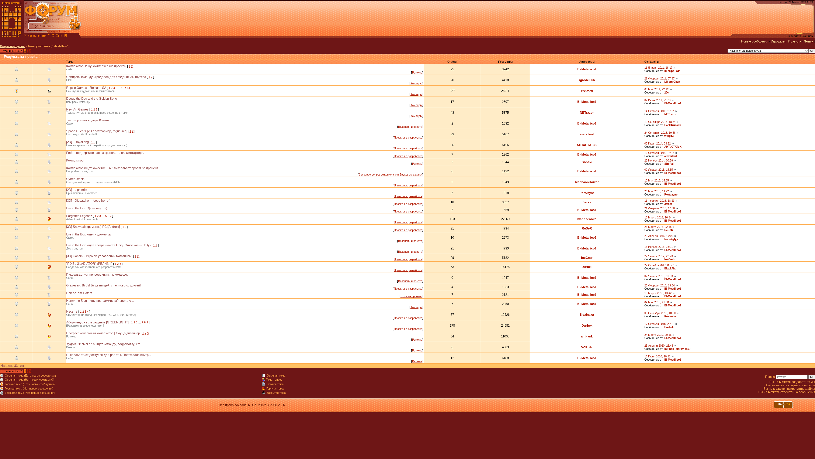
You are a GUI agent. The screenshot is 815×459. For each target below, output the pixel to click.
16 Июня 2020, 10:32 (657, 356)
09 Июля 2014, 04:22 (657, 143)
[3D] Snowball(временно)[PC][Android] (93, 226)
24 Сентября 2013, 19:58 (660, 132)
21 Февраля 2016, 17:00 (659, 208)
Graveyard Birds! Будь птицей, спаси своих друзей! (103, 285)
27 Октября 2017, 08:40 (659, 265)
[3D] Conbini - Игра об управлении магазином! (99, 256)
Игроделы (778, 41)
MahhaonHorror (587, 182)
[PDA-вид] (61, 36)
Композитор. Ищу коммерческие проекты (96, 66)
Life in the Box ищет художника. (88, 234)
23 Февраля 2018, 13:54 (659, 285)
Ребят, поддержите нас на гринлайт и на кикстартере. (105, 152)
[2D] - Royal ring (77, 142)
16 (120, 87)
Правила (794, 41)
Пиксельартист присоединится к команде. (97, 274)
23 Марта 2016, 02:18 (658, 226)
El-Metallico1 (586, 69)
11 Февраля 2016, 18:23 (659, 200)
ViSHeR (587, 347)
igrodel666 (587, 80)
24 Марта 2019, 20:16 (658, 334)
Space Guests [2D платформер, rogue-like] (96, 131)
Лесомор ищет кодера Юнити (87, 120)
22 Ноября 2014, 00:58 (658, 160)
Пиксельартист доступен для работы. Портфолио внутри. (108, 355)
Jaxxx (587, 202)
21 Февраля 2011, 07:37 (659, 78)
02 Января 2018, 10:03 (658, 276)
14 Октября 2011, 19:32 (659, 111)
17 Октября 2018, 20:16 (659, 324)
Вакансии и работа (410, 126)
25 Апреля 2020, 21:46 (658, 345)
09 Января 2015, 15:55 (658, 169)
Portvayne (586, 193)
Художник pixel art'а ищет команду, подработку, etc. (103, 344)
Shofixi (587, 162)
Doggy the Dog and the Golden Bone (91, 98)
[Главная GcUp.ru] (12, 36)
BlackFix (670, 268)
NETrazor (587, 112)
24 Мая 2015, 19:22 (656, 191)
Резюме (417, 72)
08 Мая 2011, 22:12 (656, 89)
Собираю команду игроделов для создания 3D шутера (106, 77)
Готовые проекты (411, 296)
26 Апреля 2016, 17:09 (658, 236)
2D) (666, 92)
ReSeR (587, 228)
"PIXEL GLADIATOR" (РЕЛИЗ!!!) (89, 263)
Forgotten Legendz (79, 216)
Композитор (74, 160)
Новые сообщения (754, 41)
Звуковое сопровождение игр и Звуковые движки (390, 174)
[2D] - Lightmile (76, 189)
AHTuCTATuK (587, 145)
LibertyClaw (672, 81)
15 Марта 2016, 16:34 (658, 217)
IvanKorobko (586, 219)
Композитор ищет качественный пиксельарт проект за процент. (112, 168)
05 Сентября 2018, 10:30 (660, 313)
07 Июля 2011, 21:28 (657, 100)
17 (124, 87)
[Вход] (49, 36)
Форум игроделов (12, 46)
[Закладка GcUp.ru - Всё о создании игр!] (57, 36)
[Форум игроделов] (25, 36)
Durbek (587, 267)
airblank (587, 336)
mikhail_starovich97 (677, 348)
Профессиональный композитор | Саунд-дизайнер (103, 333)
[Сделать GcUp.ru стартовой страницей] (53, 36)
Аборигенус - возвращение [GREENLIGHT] (97, 322)
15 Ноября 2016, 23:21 (658, 246)
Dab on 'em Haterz (79, 293)
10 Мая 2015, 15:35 (656, 180)
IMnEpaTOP (672, 70)
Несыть (71, 311)
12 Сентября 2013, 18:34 (660, 121)
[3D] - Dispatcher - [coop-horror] (88, 200)
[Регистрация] (37, 36)
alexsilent (587, 134)
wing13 (669, 135)
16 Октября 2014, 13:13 (659, 152)
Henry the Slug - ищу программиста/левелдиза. (100, 300)
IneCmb (587, 257)
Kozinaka (587, 314)
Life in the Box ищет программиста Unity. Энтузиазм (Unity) (108, 245)
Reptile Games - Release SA (86, 87)
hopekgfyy (671, 239)
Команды (416, 83)
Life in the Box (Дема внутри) (86, 208)
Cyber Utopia (75, 179)
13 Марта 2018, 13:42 (658, 293)
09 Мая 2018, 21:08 (656, 302)
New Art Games (77, 109)
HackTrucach (672, 125)
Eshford (587, 91)
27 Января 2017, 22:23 (658, 256)
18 (128, 87)
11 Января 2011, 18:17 (658, 67)
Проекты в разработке (408, 137)
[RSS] (66, 36)
